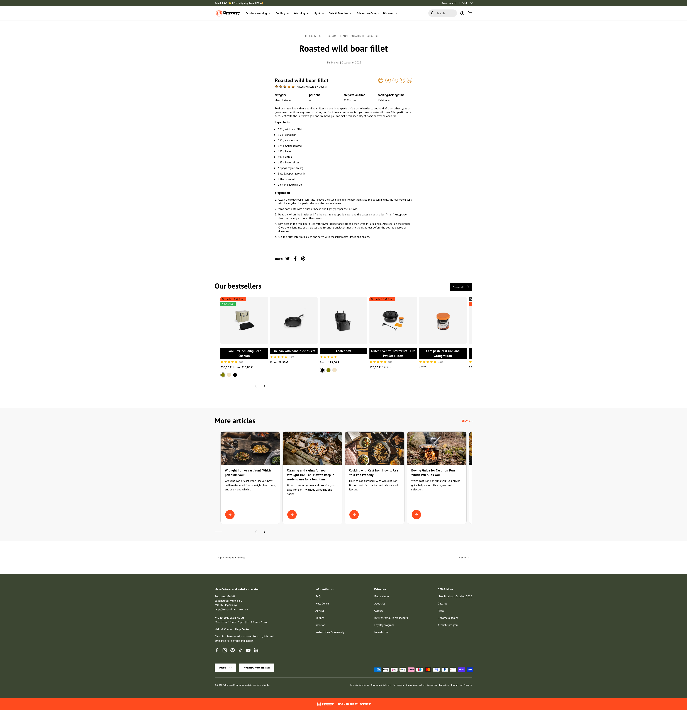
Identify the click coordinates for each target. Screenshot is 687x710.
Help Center (322, 603)
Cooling (280, 13)
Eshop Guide (263, 685)
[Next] (264, 386)
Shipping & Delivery (381, 685)
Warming (299, 13)
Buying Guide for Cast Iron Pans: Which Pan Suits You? (433, 472)
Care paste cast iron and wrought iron (443, 353)
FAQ (318, 596)
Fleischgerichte (315, 36)
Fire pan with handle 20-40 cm (293, 351)
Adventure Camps (368, 13)
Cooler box (343, 351)
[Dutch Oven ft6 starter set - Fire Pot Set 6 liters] (393, 320)
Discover (388, 13)
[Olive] (328, 370)
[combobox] (442, 13)
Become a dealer (448, 618)
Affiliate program (448, 625)
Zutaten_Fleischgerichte (366, 36)
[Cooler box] (343, 320)
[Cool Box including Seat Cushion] (244, 320)
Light (317, 13)
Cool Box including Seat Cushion (244, 353)
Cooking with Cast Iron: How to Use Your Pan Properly (373, 472)
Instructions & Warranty (329, 632)
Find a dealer (382, 596)
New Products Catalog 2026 (455, 596)
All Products (466, 685)
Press (441, 610)
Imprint (454, 685)
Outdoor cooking (256, 13)
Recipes (319, 618)
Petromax (227, 685)
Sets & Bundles (338, 13)
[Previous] (256, 386)
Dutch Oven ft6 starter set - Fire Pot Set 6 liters (393, 353)
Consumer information (438, 685)
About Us (379, 603)
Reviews (320, 625)
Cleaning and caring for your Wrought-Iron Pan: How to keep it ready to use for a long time (310, 474)
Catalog (442, 603)
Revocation (398, 685)
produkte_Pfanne (338, 36)
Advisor (319, 610)
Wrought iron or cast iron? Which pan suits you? (248, 472)
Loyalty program (384, 625)
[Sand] (229, 375)
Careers (378, 610)
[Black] (235, 375)
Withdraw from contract (256, 667)
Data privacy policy (415, 685)
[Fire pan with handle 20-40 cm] (294, 320)
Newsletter (381, 632)
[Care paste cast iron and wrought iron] (443, 320)
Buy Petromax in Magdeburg (391, 618)
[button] (470, 13)
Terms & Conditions (359, 685)
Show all (458, 287)
